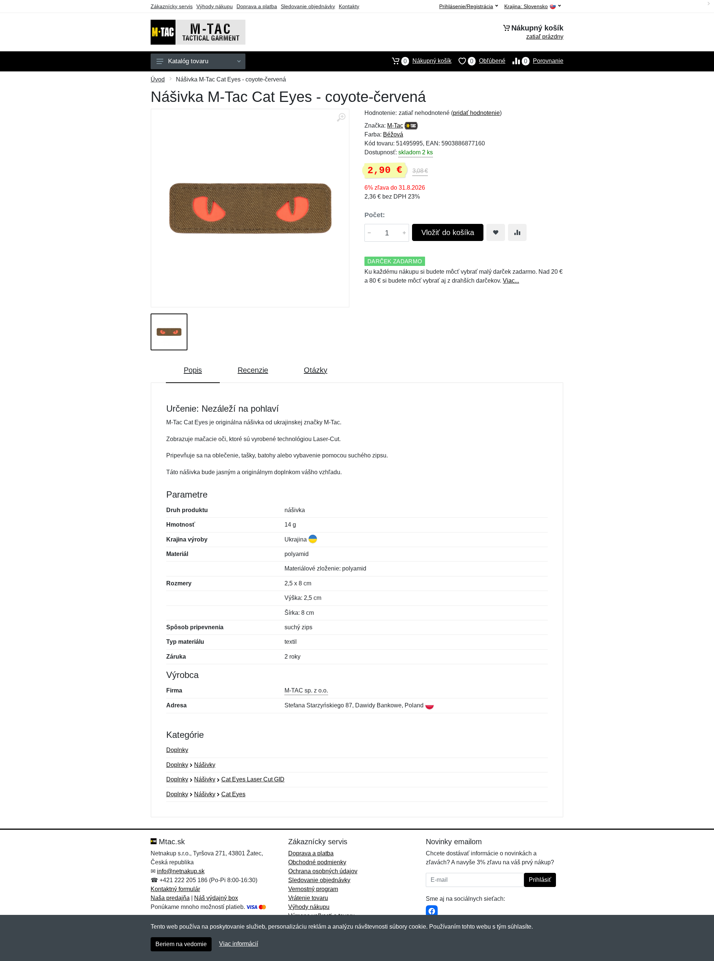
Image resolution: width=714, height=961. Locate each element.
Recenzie (253, 370)
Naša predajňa (170, 898)
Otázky (315, 370)
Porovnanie (543, 61)
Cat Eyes (233, 794)
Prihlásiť (540, 880)
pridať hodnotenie (476, 113)
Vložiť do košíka (447, 232)
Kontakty (349, 6)
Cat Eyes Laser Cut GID (252, 779)
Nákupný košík (427, 61)
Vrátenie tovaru (308, 898)
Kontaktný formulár (175, 889)
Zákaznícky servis (172, 6)
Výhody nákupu (214, 6)
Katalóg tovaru (188, 61)
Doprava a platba (257, 6)
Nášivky (204, 765)
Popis (193, 370)
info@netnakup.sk (181, 871)
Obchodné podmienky (317, 862)
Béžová (393, 134)
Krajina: (526, 6)
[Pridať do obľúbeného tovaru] (495, 232)
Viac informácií (238, 944)
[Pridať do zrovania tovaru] (517, 232)
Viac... (511, 280)
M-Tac (395, 125)
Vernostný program (313, 889)
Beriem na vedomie (181, 944)
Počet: (374, 215)
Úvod (158, 79)
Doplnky (177, 750)
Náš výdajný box (216, 898)
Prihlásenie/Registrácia (466, 6)
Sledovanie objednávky (308, 6)
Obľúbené (487, 61)
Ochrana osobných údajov (322, 871)
